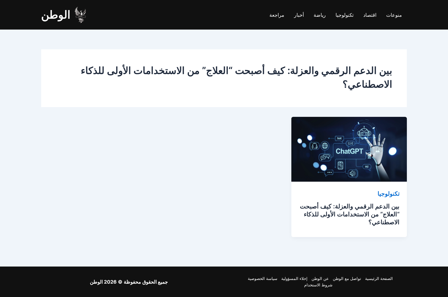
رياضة (320, 15)
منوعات (394, 15)
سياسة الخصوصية (262, 278)
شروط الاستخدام (318, 284)
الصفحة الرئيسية (379, 278)
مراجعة (276, 15)
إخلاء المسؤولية (294, 278)
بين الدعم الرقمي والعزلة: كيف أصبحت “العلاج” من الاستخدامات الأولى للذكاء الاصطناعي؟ (350, 214)
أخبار (299, 15)
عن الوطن (320, 278)
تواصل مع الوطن (347, 278)
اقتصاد (369, 15)
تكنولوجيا (345, 15)
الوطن (55, 14)
